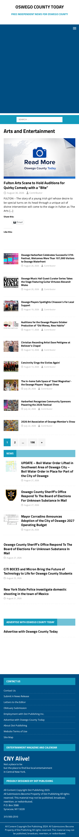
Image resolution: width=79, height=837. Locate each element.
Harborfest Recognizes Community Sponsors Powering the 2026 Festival (46, 403)
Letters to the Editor (15, 702)
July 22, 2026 (30, 408)
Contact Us (10, 690)
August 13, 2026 (31, 366)
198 (32, 442)
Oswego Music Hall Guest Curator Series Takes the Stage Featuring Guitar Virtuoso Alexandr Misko (47, 281)
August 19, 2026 (31, 309)
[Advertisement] (39, 73)
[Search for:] (39, 119)
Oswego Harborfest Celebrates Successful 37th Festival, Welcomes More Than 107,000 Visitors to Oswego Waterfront (47, 258)
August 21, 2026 (14, 598)
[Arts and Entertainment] (11, 258)
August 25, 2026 (14, 578)
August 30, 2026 (15, 192)
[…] (11, 210)
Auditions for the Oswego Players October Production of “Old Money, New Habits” (44, 323)
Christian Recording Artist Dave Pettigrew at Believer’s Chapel (45, 344)
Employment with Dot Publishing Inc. (24, 714)
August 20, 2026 (31, 289)
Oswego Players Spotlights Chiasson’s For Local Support (47, 303)
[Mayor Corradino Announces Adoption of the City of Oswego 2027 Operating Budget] (11, 519)
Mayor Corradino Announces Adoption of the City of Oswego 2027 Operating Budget (47, 520)
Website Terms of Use (15, 731)
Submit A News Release (16, 696)
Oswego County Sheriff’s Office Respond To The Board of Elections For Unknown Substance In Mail (46, 496)
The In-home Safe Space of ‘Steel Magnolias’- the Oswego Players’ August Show (46, 382)
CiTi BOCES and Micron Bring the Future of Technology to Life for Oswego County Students (38, 571)
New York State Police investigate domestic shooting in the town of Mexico (35, 591)
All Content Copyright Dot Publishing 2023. (27, 790)
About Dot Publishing (15, 725)
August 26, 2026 (31, 265)
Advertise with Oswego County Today (30, 622)
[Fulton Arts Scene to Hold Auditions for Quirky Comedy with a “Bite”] (39, 158)
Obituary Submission (15, 708)
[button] (74, 28)
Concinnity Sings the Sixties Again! (40, 362)
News (10, 453)
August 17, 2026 (31, 329)
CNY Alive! (17, 758)
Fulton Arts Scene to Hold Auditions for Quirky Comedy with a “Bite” (34, 185)
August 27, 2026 (31, 480)
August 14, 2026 (31, 349)
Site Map (8, 737)
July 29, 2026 (30, 388)
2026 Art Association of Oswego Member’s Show (48, 421)
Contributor (35, 192)
